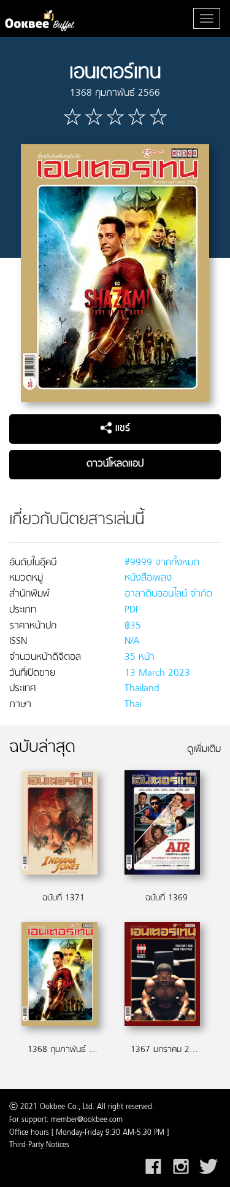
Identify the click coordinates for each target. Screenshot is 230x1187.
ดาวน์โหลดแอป (115, 464)
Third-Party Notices (39, 1145)
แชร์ (121, 428)
